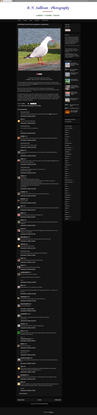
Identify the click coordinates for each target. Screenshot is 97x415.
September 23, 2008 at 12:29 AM (28, 195)
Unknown (23, 244)
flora (66, 177)
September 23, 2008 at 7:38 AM (28, 255)
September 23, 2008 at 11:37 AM (28, 300)
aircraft (66, 162)
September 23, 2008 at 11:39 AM (28, 310)
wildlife (66, 218)
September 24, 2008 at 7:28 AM (28, 371)
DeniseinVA (23, 375)
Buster (66, 134)
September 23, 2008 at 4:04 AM (28, 216)
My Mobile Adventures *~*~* (27, 338)
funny (66, 186)
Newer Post (21, 399)
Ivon (22, 205)
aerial (66, 160)
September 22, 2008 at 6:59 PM (28, 116)
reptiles (66, 208)
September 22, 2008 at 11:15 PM (28, 164)
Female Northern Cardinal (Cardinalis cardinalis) (75, 86)
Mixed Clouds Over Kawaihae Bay (75, 99)
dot (21, 119)
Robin (22, 212)
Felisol (22, 175)
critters (66, 173)
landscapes (67, 195)
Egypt (66, 138)
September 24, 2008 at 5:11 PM (28, 379)
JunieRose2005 (24, 272)
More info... (73, 43)
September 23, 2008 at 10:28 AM (28, 282)
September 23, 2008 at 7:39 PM (28, 363)
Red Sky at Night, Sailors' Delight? (74, 111)
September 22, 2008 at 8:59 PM (28, 133)
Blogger (51, 412)
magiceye (23, 198)
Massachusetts (68, 143)
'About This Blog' (68, 128)
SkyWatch (67, 151)
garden (66, 188)
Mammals (37, 20)
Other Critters (45, 20)
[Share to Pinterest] (35, 103)
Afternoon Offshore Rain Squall (74, 70)
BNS (22, 382)
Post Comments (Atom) (42, 403)
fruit (66, 184)
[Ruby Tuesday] (39, 74)
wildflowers (67, 216)
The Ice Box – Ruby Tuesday (27, 308)
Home (19, 20)
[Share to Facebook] (34, 103)
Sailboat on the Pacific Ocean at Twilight (74, 93)
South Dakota (68, 154)
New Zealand (30, 105)
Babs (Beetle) (24, 237)
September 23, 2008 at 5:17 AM (28, 248)
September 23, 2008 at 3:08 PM (28, 340)
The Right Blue (68, 121)
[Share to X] (33, 103)
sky (66, 210)
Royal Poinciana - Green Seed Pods (74, 80)
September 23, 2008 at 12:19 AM (28, 188)
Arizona (66, 132)
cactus (66, 169)
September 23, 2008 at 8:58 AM (28, 269)
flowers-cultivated (68, 182)
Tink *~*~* (23, 330)
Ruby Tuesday (37, 105)
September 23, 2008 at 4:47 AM (28, 234)
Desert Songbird (25, 303)
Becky (22, 219)
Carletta (22, 136)
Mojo (22, 285)
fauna (25, 105)
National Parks (68, 147)
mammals (67, 199)
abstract (66, 158)
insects (66, 192)
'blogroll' (67, 130)
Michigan (67, 145)
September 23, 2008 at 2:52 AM (28, 209)
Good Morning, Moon (74, 108)
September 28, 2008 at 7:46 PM (28, 390)
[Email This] (30, 103)
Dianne (22, 343)
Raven (22, 150)
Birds (31, 20)
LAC (22, 366)
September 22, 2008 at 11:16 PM (28, 172)
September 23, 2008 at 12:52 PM (28, 320)
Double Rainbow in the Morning (74, 73)
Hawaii (66, 141)
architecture (67, 164)
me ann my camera (25, 357)
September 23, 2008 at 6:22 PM (28, 354)
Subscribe (67, 26)
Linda (22, 265)
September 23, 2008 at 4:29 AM (28, 225)
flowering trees (68, 179)
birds (22, 105)
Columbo (23, 191)
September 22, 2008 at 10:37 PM (28, 147)
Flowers (25, 20)
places (66, 203)
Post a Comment (23, 393)
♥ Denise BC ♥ (24, 313)
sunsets (66, 212)
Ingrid (22, 158)
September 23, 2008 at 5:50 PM (28, 347)
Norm (22, 258)
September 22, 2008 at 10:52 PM (28, 155)
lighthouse (67, 197)
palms (66, 201)
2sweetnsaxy (24, 296)
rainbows (67, 205)
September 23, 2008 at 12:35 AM (28, 202)
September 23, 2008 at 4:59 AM (28, 241)
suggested (35, 83)
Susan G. (23, 323)
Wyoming (67, 156)
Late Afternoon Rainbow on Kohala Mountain (75, 64)
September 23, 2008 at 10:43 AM (28, 293)
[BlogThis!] (32, 103)
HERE (50, 114)
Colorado (67, 136)
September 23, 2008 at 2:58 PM (28, 327)
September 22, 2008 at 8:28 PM (28, 123)
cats (66, 171)
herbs (66, 190)
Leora (22, 228)
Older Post (58, 399)
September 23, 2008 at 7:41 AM (28, 262)
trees (66, 214)
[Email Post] (28, 103)
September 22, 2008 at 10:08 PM (28, 140)
